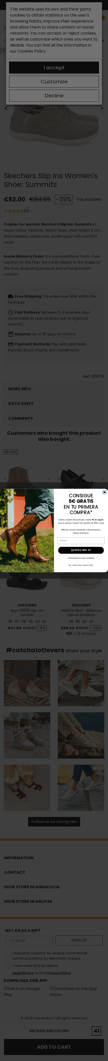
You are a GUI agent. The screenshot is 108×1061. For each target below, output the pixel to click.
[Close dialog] (104, 492)
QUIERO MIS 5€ (81, 550)
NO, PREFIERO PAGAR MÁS (81, 565)
